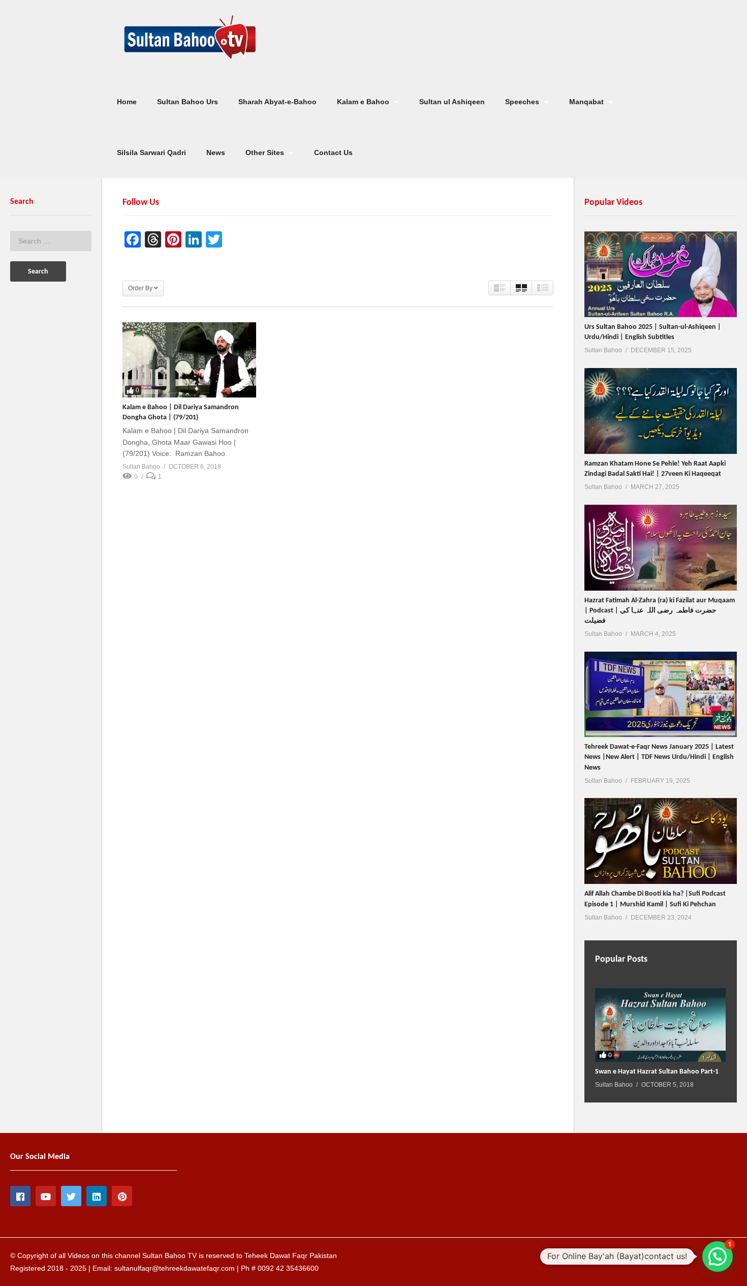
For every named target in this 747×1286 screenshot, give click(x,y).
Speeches (523, 102)
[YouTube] (46, 1196)
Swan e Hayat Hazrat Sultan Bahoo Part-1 (657, 1072)
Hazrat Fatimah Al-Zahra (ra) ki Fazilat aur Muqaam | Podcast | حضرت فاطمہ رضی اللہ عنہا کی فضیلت (659, 611)
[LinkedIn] (96, 1196)
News (215, 152)
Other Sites (265, 152)
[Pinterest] (122, 1196)
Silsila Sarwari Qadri (151, 152)
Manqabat (587, 102)
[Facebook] (20, 1196)
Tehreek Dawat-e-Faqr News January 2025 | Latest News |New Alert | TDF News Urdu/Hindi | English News (659, 757)
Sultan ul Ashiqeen (452, 102)
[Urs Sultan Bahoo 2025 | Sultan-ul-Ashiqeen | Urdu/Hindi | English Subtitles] (660, 274)
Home (127, 102)
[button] (717, 1256)
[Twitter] (71, 1196)
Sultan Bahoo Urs (187, 102)
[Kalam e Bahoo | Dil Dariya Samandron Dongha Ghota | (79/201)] (189, 359)
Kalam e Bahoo (364, 102)
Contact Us (333, 152)
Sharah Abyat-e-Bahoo (277, 102)
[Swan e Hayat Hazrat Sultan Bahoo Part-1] (660, 1025)
